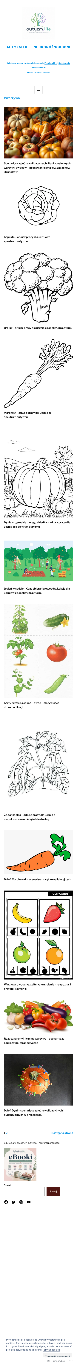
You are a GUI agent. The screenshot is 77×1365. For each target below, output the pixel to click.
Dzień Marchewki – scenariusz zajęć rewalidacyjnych (37, 879)
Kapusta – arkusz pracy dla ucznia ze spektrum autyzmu (27, 239)
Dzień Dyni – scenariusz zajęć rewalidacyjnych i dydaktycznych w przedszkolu (34, 1112)
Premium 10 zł (50, 63)
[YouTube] (28, 1202)
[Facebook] (6, 1202)
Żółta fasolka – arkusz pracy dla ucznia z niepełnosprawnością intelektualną (29, 817)
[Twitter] (13, 1202)
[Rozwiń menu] (38, 90)
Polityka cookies (51, 1349)
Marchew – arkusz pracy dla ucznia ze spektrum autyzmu (27, 415)
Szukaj (7, 1185)
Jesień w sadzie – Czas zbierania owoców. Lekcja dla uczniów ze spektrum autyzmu (37, 591)
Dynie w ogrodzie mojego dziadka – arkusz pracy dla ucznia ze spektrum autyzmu (37, 524)
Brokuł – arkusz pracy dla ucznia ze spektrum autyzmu (38, 328)
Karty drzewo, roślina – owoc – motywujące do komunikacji (31, 705)
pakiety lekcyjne (42, 73)
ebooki (30, 73)
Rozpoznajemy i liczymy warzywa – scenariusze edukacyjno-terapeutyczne (34, 1041)
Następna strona (62, 1133)
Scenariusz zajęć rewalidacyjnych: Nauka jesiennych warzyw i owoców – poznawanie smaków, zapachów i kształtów (37, 168)
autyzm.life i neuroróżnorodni (38, 47)
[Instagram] (21, 1202)
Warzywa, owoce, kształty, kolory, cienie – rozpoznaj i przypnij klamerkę (37, 986)
